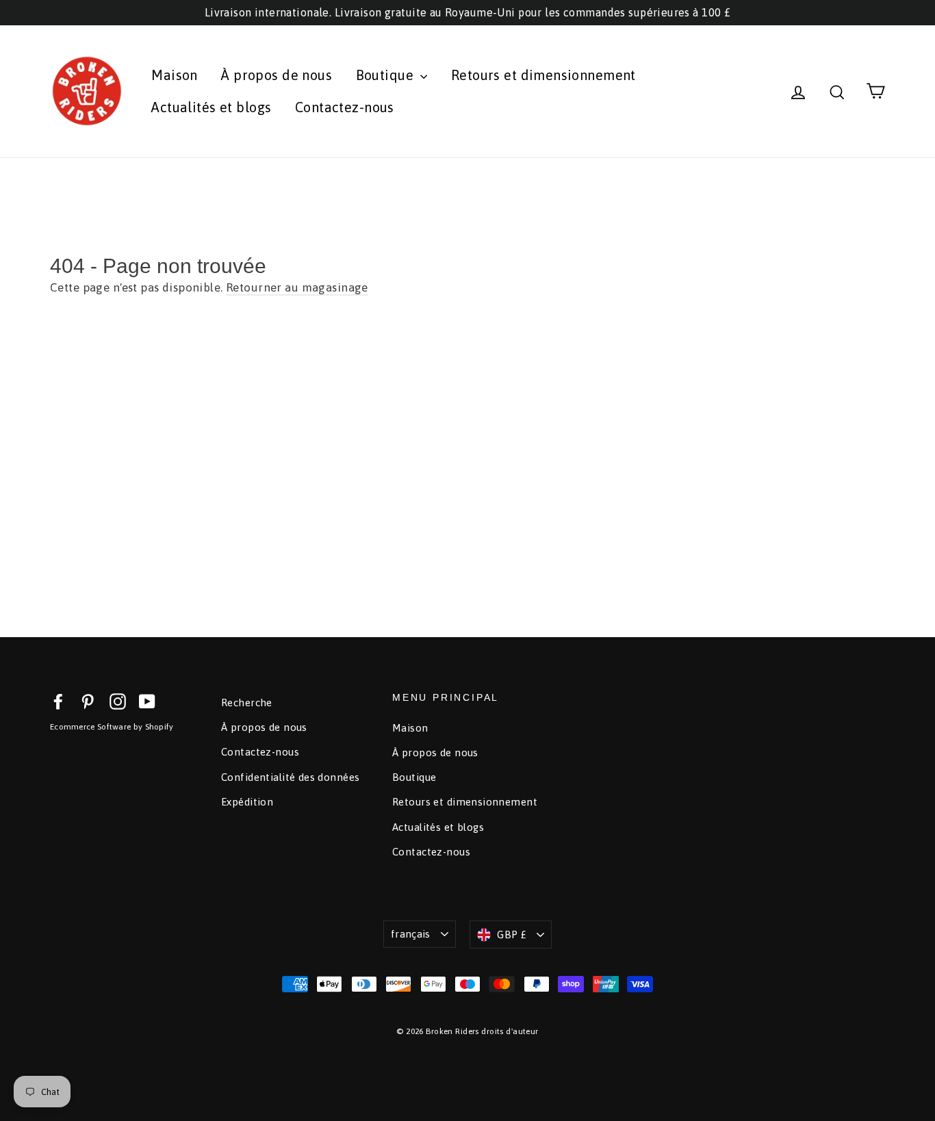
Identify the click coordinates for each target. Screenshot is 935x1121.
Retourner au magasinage (297, 287)
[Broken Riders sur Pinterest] (87, 701)
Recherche (246, 702)
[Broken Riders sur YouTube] (147, 701)
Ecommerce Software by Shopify (112, 727)
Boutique (387, 75)
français (411, 934)
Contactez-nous (344, 107)
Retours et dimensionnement (543, 75)
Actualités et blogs (211, 107)
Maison (174, 75)
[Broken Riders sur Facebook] (58, 701)
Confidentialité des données (290, 777)
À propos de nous (276, 75)
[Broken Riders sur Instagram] (118, 701)
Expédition (247, 802)
